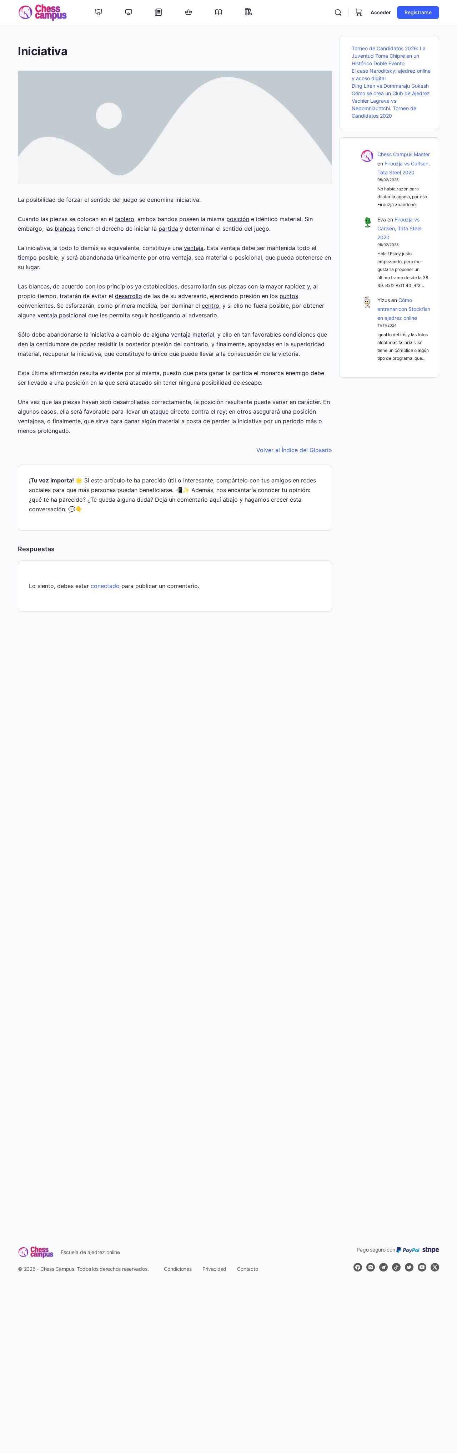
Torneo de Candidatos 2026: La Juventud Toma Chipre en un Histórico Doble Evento (389, 55)
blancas (65, 228)
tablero (124, 218)
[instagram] (370, 1267)
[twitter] (409, 1267)
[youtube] (422, 1267)
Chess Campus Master (403, 154)
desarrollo (128, 296)
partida (168, 228)
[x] (435, 1267)
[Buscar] (338, 12)
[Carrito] (358, 12)
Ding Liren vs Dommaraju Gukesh (390, 86)
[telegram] (383, 1267)
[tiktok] (396, 1267)
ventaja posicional (61, 315)
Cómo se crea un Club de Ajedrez (391, 93)
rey (221, 411)
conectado (105, 585)
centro (210, 305)
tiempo (27, 257)
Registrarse (418, 12)
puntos (289, 296)
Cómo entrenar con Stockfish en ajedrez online (403, 309)
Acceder (381, 12)
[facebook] (357, 1267)
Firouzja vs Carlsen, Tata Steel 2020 (399, 228)
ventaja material (192, 334)
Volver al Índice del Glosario (294, 450)
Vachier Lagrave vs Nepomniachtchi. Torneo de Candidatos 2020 (384, 108)
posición (237, 218)
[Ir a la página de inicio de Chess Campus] (42, 12)
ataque (159, 411)
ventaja (194, 247)
